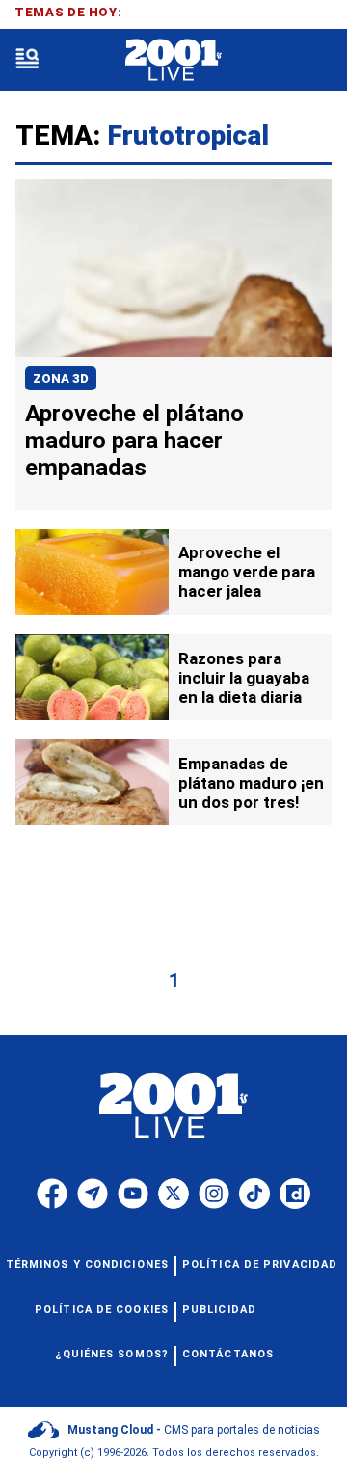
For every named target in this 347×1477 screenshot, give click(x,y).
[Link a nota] (173, 268)
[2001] (173, 60)
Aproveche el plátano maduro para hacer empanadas (134, 440)
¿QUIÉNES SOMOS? (112, 1354)
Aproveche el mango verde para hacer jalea (246, 572)
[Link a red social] (52, 1193)
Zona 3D (61, 378)
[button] (27, 60)
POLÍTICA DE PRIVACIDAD (259, 1264)
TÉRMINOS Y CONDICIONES (87, 1264)
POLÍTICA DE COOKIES (102, 1309)
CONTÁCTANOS (228, 1354)
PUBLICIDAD (219, 1309)
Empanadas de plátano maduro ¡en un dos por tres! (251, 783)
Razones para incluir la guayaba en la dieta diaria (243, 678)
